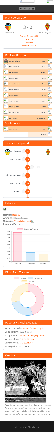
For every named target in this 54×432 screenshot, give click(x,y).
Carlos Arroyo (13, 95)
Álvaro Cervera (13, 101)
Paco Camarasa (14, 67)
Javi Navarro (13, 129)
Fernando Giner (14, 72)
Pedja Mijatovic (14, 107)
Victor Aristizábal (14, 112)
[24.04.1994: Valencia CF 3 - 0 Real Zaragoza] (25, 381)
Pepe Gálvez (13, 118)
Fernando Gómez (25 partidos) (31, 335)
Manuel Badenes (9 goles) (34, 328)
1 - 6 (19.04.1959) (27, 343)
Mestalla (29, 42)
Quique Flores (13, 78)
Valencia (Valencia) (22, 221)
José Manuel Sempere (15, 61)
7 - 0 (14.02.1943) (27, 339)
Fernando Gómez (14, 89)
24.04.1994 (29, 39)
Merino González (29, 46)
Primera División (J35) (29, 36)
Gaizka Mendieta (14, 84)
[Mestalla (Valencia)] (4, 209)
